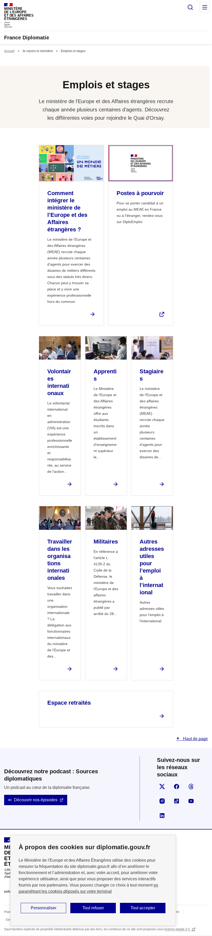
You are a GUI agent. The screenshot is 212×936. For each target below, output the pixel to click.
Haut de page (195, 739)
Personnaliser (43, 908)
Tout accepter (143, 908)
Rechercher (190, 7)
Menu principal (205, 7)
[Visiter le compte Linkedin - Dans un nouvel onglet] (162, 815)
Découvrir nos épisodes (35, 800)
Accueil (9, 51)
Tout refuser (93, 908)
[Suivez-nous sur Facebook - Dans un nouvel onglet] (176, 786)
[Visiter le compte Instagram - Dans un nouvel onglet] (162, 801)
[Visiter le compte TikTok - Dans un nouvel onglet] (176, 801)
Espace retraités (69, 702)
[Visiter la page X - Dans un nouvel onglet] (162, 786)
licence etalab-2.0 (178, 929)
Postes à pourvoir (140, 193)
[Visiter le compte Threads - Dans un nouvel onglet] (191, 786)
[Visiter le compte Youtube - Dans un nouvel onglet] (191, 801)
